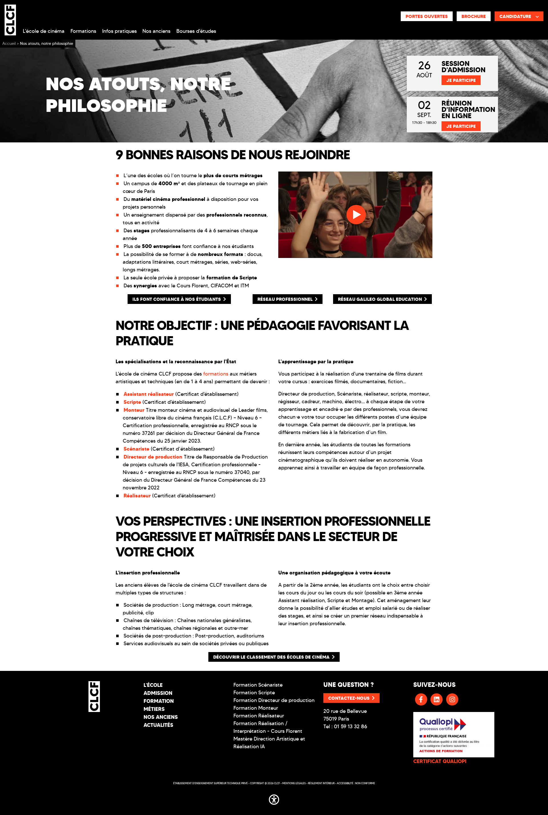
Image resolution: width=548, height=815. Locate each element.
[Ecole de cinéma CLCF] (10, 19)
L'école (153, 685)
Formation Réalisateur (258, 716)
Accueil (9, 43)
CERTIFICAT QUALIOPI (439, 761)
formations (215, 374)
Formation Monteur (255, 708)
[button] (274, 798)
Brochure (474, 16)
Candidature (515, 16)
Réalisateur (137, 495)
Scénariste (137, 448)
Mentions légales (294, 783)
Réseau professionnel (285, 299)
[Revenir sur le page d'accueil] (94, 696)
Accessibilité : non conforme (356, 783)
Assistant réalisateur (149, 394)
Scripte (132, 402)
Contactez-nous (349, 698)
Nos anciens (156, 31)
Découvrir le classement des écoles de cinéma (271, 657)
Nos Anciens (161, 717)
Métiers (154, 709)
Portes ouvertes (427, 16)
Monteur (134, 410)
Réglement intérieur (321, 783)
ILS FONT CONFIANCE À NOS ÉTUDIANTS (176, 299)
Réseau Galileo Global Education (380, 299)
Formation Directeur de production (274, 700)
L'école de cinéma (44, 31)
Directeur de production (153, 456)
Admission (158, 693)
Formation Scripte (254, 692)
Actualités (158, 725)
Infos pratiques (119, 31)
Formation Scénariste (258, 685)
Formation (159, 701)
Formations (83, 31)
